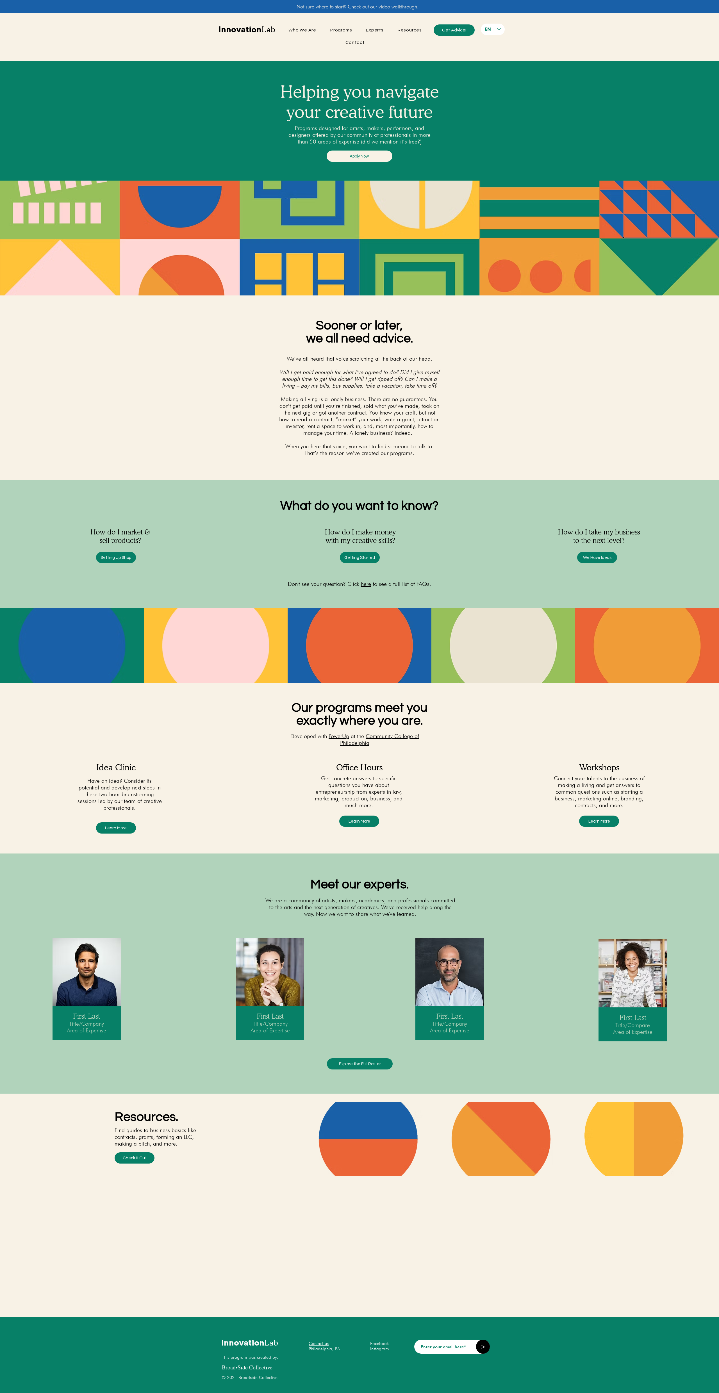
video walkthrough (398, 7)
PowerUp (339, 736)
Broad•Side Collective (247, 1367)
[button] (359, 156)
